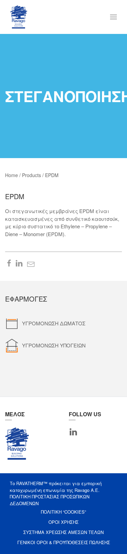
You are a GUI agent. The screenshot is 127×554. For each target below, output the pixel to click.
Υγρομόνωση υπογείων (54, 345)
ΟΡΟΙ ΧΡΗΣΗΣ (63, 522)
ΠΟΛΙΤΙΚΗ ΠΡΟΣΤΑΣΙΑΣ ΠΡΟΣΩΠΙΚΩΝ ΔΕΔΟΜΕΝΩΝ (49, 500)
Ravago (17, 443)
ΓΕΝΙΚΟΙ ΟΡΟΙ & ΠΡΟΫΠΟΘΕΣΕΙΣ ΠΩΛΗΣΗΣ (63, 542)
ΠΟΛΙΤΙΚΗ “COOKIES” (63, 512)
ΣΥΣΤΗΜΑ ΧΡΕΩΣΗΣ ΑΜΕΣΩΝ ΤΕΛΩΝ (63, 532)
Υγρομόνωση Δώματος (53, 323)
